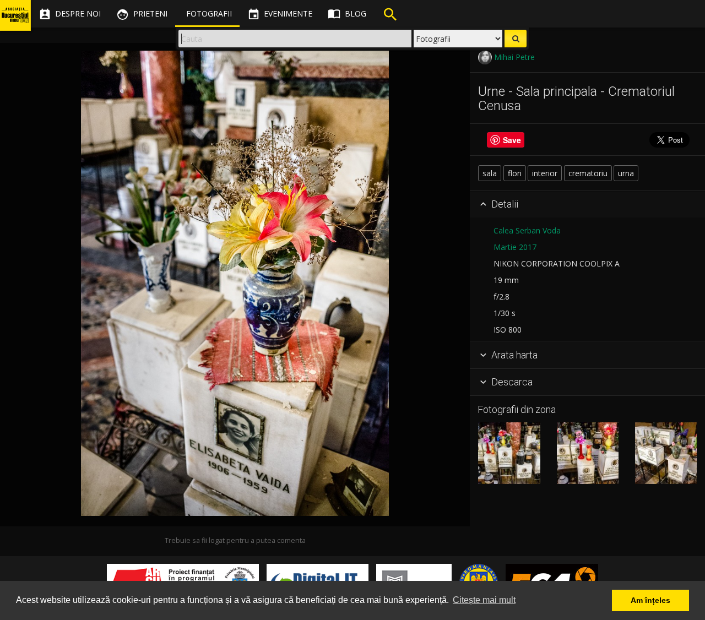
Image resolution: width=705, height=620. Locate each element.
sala (489, 173)
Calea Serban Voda (527, 230)
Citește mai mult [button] (484, 600)
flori (515, 173)
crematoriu (588, 173)
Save (512, 139)
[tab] (587, 205)
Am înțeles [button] (650, 600)
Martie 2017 (515, 247)
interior (544, 173)
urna (626, 173)
